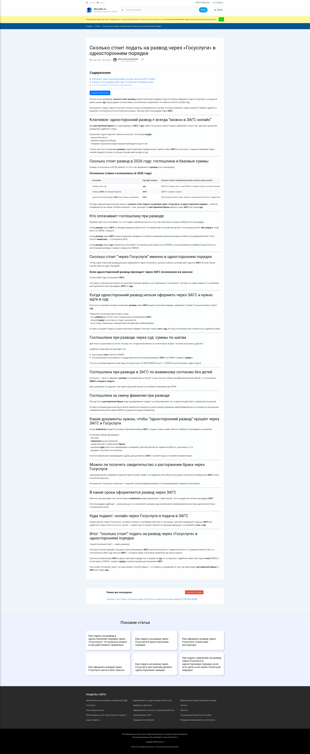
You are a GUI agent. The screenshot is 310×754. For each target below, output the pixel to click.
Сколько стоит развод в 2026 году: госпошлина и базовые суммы (123, 82)
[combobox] (164, 10)
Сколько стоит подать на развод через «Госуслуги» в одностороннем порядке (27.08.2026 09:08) (152, 599)
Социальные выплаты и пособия (195, 715)
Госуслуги (90, 705)
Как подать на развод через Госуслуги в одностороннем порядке (152, 641)
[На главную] (89, 10)
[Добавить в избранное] (142, 60)
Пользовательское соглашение (167, 747)
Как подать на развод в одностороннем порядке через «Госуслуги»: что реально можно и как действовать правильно (107, 640)
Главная (92, 3)
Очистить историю (194, 592)
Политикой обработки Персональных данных (141, 19)
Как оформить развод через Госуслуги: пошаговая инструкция (199, 641)
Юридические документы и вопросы (197, 720)
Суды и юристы (93, 720)
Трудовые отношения (143, 720)
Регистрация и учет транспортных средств (106, 715)
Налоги (183, 705)
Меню (219, 10)
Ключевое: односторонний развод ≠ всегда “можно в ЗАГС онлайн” (124, 79)
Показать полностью (100, 93)
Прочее (184, 710)
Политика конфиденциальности (143, 747)
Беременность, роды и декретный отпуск (152, 700)
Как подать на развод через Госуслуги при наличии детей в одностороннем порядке (153, 667)
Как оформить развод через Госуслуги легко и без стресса (106, 669)
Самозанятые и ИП (142, 715)
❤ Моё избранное (202, 2)
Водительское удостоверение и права (198, 700)
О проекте (219, 2)
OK (221, 19)
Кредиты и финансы (142, 705)
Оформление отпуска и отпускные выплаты (153, 710)
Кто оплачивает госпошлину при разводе (112, 85)
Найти (203, 10)
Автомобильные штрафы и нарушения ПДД (106, 700)
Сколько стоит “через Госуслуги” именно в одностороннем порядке (124, 88)
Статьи (102, 3)
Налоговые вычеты (95, 710)
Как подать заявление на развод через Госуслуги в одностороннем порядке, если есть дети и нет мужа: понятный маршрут (201, 664)
